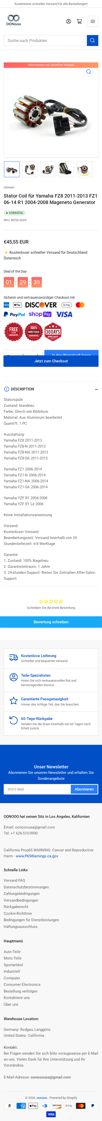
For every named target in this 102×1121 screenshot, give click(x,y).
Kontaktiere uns (17, 998)
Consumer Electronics (22, 984)
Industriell (12, 971)
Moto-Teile (13, 958)
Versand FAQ (14, 880)
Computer (12, 978)
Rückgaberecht (16, 907)
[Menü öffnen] (92, 21)
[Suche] (92, 40)
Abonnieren (84, 789)
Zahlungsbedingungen (22, 893)
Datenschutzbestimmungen (26, 887)
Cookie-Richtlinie (18, 913)
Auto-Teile (12, 952)
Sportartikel (13, 965)
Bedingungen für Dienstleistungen (31, 920)
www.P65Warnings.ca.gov (37, 856)
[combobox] (51, 40)
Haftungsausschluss (21, 926)
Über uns (11, 1004)
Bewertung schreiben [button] (51, 622)
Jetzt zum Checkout (51, 368)
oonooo (9, 187)
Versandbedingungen (21, 900)
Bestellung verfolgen (20, 991)
